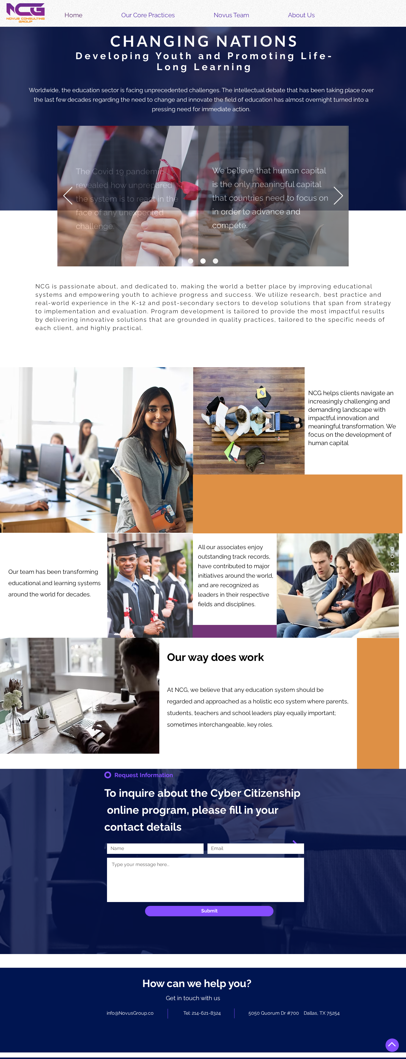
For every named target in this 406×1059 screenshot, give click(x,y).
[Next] (338, 196)
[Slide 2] (203, 261)
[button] (163, 15)
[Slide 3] (215, 261)
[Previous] (68, 196)
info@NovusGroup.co (130, 1013)
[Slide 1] (190, 261)
